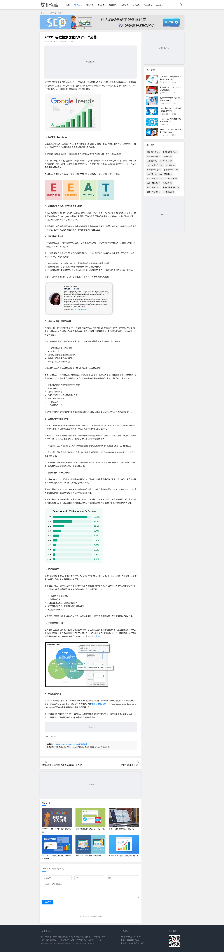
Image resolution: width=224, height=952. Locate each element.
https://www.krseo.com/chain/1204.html (71, 744)
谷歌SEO (54, 736)
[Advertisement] (91, 62)
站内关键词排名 (154, 178)
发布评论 (47, 902)
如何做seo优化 (154, 170)
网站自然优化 (153, 156)
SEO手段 (152, 174)
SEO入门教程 (165, 174)
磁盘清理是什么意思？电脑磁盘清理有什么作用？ (62, 765)
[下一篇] (221, 431)
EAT (73, 143)
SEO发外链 (168, 192)
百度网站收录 (153, 183)
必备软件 (113, 4)
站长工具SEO (153, 187)
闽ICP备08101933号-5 (80, 944)
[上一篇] (3, 431)
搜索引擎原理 (153, 192)
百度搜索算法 (170, 178)
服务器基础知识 (170, 152)
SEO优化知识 (165, 161)
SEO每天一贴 (153, 152)
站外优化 (78, 4)
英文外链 (152, 161)
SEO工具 (167, 183)
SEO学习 (170, 165)
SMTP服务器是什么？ (130, 765)
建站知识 (101, 4)
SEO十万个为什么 (155, 165)
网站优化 (89, 4)
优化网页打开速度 (99, 704)
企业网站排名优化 (171, 187)
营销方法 (136, 4)
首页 (68, 4)
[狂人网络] (50, 8)
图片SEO (97, 636)
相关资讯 (148, 4)
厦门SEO (44, 13)
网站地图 (91, 944)
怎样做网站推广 (171, 170)
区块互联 (159, 4)
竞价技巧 (124, 4)
